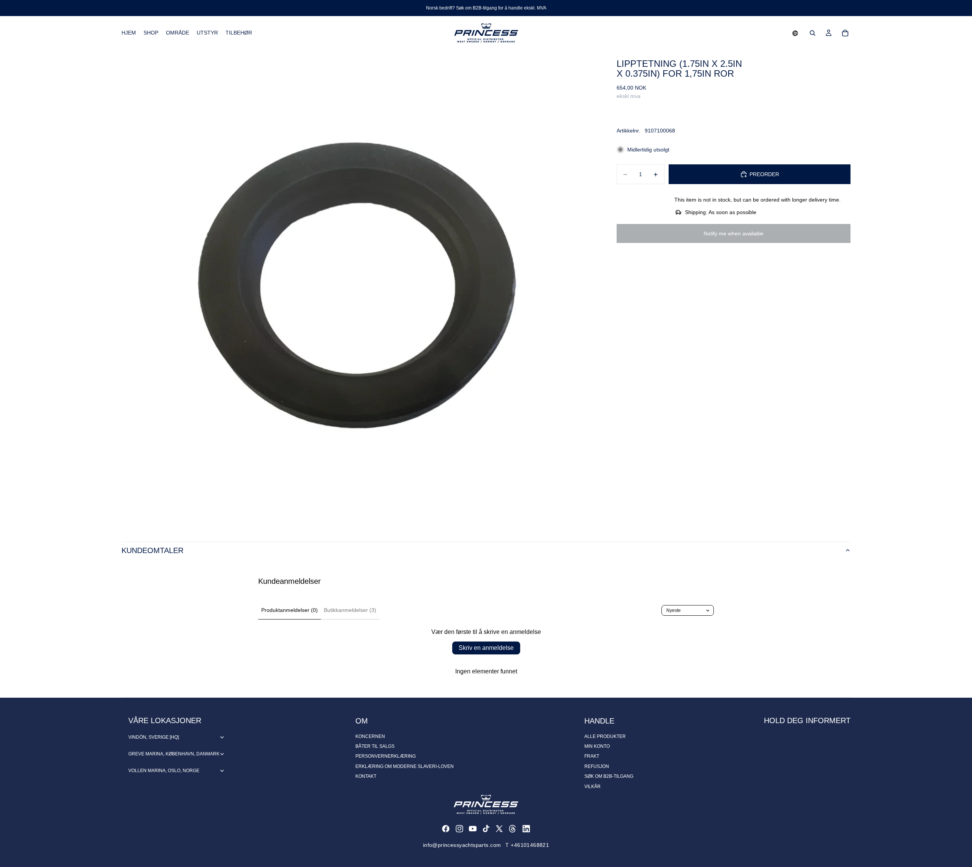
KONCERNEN (370, 736)
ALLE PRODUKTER (605, 736)
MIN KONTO (597, 746)
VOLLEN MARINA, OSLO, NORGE (163, 770)
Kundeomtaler (152, 550)
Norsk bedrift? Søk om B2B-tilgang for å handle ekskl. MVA (486, 8)
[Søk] (812, 33)
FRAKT (591, 756)
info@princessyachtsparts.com (462, 845)
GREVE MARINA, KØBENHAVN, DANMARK (173, 754)
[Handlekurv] (845, 33)
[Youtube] (472, 828)
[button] (795, 33)
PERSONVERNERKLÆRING (385, 756)
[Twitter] (499, 828)
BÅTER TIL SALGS (374, 746)
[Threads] (512, 828)
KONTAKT (365, 776)
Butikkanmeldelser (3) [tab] (350, 610)
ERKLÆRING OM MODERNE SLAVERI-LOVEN (404, 766)
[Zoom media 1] (360, 288)
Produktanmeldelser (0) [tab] (289, 610)
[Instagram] (459, 828)
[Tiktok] (486, 828)
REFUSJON (596, 766)
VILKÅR (592, 786)
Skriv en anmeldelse (486, 648)
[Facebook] (445, 828)
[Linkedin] (526, 828)
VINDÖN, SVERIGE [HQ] (153, 737)
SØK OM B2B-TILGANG (608, 776)
